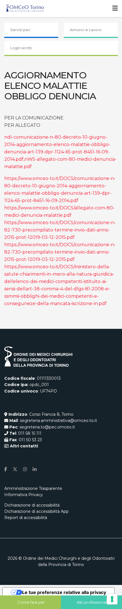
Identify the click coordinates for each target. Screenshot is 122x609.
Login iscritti (21, 48)
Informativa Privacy (23, 494)
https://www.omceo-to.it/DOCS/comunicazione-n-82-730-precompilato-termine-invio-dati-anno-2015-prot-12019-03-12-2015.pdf (60, 230)
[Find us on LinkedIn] (35, 469)
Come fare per (31, 602)
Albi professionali (92, 602)
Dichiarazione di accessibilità (32, 505)
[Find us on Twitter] (15, 469)
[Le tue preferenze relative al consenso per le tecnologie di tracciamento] (112, 599)
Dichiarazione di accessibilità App (36, 511)
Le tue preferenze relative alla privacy (64, 592)
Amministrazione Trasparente (33, 488)
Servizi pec (20, 29)
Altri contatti (23, 446)
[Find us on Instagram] (25, 469)
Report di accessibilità (25, 517)
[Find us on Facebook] (5, 469)
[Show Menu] (115, 8)
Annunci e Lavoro (86, 29)
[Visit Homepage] (25, 8)
